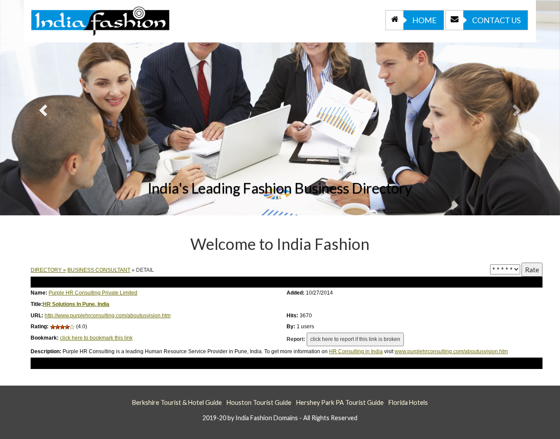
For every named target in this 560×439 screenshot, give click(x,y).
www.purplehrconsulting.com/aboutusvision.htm (451, 351)
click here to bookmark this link (96, 338)
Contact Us (496, 20)
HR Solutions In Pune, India (76, 304)
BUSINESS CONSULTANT (98, 270)
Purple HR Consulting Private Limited (93, 293)
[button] (42, 107)
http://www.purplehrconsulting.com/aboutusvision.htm (108, 316)
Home (424, 20)
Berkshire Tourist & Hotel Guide (177, 402)
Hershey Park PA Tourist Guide (340, 402)
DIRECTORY (46, 270)
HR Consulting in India (356, 351)
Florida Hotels (408, 402)
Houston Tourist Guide (259, 402)
